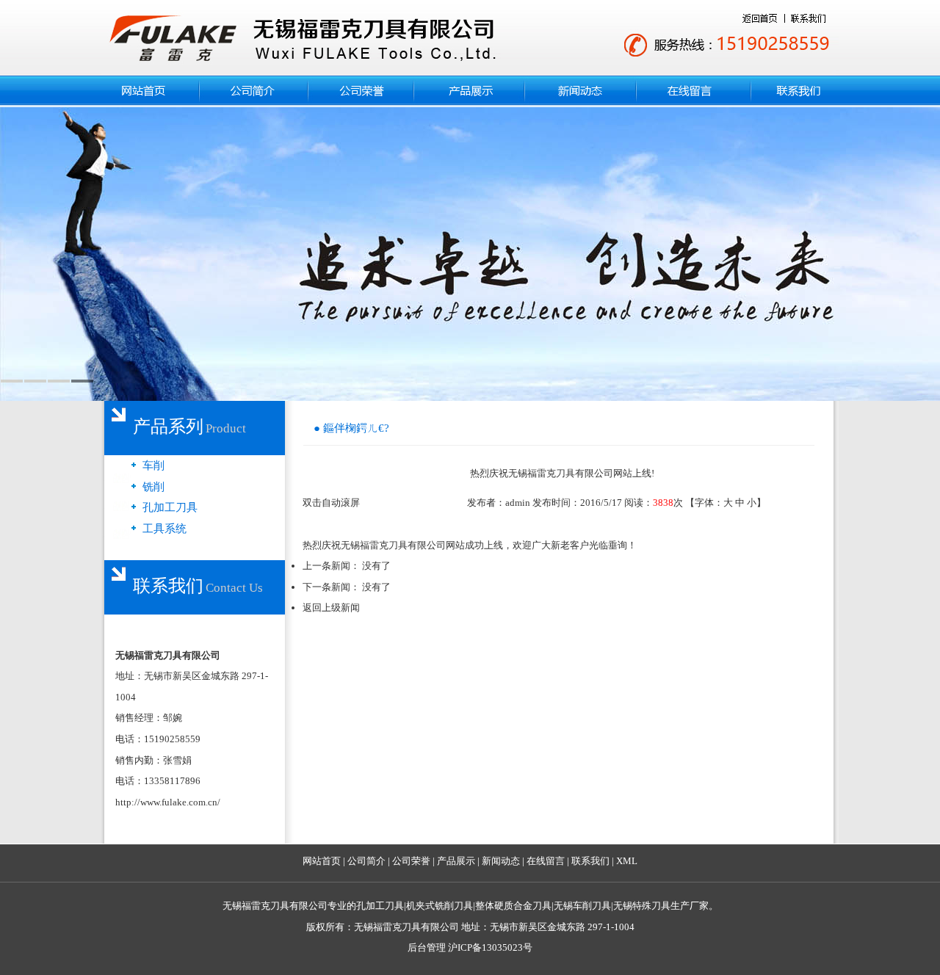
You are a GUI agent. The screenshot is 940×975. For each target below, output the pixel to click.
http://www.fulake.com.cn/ (167, 802)
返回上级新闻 (331, 607)
